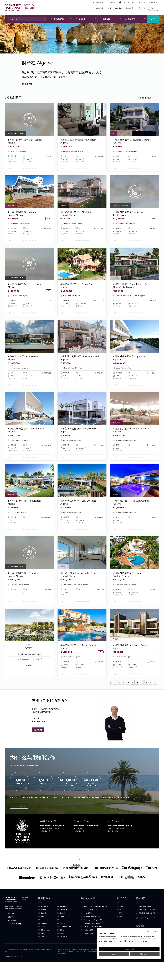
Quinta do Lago (65, 926)
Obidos (62, 923)
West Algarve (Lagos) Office (94, 920)
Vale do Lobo (45, 937)
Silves (62, 930)
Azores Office (88, 933)
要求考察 (29, 119)
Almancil (44, 910)
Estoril (62, 913)
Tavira (62, 933)
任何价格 (82, 19)
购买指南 (99, 8)
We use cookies (106, 933)
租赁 (109, 8)
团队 (120, 910)
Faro (42, 916)
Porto (43, 926)
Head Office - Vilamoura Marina (95, 906)
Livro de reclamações (15, 924)
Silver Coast (45, 930)
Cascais (44, 913)
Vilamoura (64, 937)
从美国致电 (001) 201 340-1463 (106, 2)
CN (124, 2)
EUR (131, 2)
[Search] (153, 18)
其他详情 (131, 19)
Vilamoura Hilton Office (92, 923)
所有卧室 (106, 19)
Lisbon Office (88, 910)
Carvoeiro (63, 910)
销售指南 (118, 8)
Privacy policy (153, 931)
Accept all (129, 949)
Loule (62, 920)
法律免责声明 (12, 920)
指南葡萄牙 (130, 8)
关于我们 (142, 8)
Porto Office (88, 913)
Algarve (63, 906)
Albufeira (44, 906)
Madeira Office (89, 930)
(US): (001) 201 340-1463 (147, 910)
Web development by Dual (14, 956)
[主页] (20, 7)
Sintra (43, 933)
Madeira (44, 923)
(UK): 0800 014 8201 (145, 906)
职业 (120, 913)
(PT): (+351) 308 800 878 (147, 913)
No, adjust (144, 954)
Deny (114, 954)
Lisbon (43, 920)
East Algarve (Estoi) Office (93, 926)
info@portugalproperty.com (149, 918)
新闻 (120, 916)
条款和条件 (11, 913)
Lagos (62, 916)
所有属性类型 (59, 19)
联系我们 (153, 8)
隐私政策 (10, 917)
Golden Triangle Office (92, 916)
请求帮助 (38, 730)
